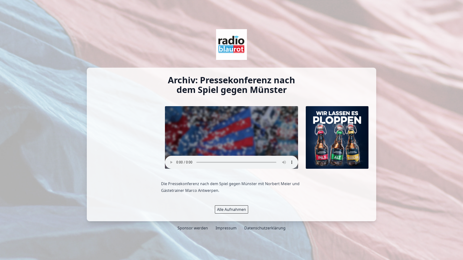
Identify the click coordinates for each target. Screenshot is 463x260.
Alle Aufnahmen (231, 209)
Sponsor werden (192, 228)
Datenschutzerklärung (265, 228)
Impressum (226, 228)
